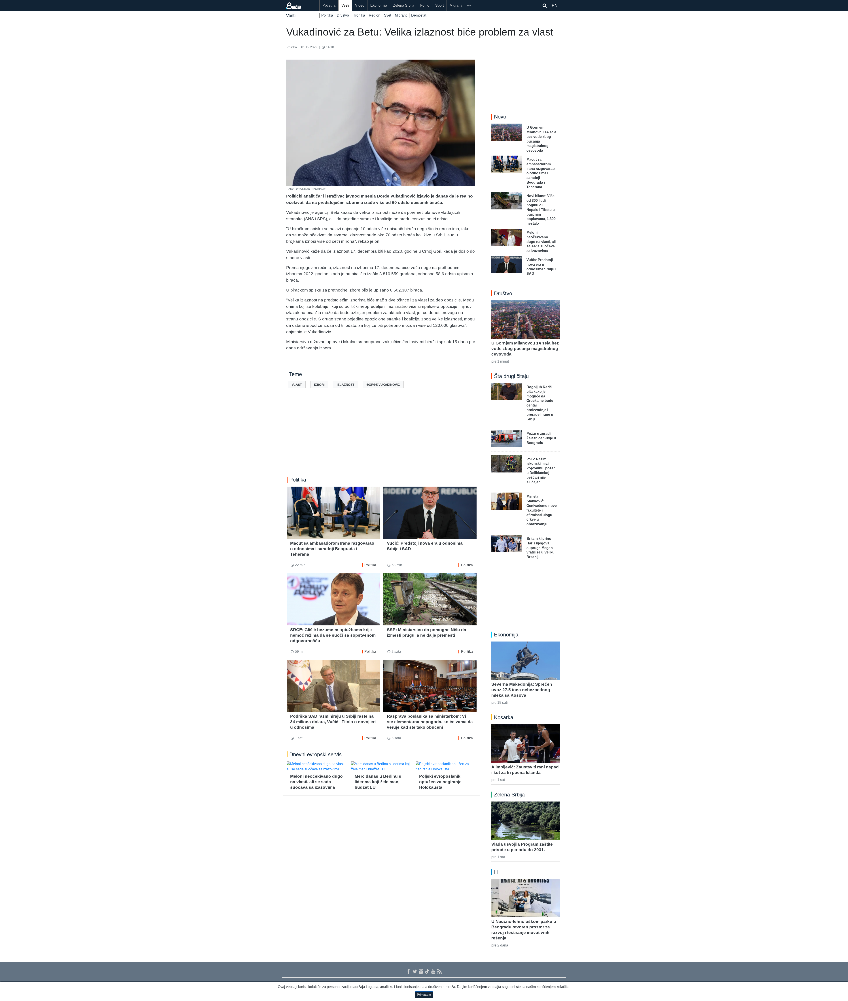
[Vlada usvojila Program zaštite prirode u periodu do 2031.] (525, 821)
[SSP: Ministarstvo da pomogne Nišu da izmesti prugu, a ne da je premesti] (430, 599)
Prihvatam (424, 994)
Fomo (424, 5)
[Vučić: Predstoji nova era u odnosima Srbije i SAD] (430, 513)
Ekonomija (378, 5)
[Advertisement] (382, 437)
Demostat (418, 15)
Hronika (359, 15)
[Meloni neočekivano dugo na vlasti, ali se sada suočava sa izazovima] (317, 766)
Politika (327, 15)
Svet (387, 15)
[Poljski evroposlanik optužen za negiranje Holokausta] (446, 766)
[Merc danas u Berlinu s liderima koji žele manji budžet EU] (381, 766)
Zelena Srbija (403, 5)
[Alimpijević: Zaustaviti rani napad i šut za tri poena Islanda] (525, 743)
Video (359, 5)
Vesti (345, 5)
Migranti (456, 5)
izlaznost (345, 384)
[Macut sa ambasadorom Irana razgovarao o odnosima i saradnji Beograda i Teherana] (333, 513)
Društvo (343, 15)
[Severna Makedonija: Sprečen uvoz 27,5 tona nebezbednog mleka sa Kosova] (525, 661)
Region (374, 15)
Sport (439, 5)
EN (555, 5)
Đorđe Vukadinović (383, 384)
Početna (328, 5)
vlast (297, 384)
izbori (319, 384)
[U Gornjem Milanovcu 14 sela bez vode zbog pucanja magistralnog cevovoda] (525, 319)
